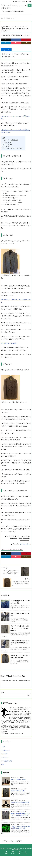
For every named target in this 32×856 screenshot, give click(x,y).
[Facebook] (16, 40)
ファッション (5, 757)
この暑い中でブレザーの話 (17, 791)
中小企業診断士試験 (6, 761)
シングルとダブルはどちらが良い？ (13, 148)
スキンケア (4, 754)
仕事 (2, 764)
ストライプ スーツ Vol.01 (9, 343)
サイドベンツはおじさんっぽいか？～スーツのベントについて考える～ (20, 628)
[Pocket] (16, 43)
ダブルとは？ (7, 146)
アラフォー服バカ (25, 544)
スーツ (20, 538)
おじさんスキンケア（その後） (19, 779)
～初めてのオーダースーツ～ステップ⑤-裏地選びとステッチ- (20, 643)
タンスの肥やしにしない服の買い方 (20, 802)
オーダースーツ (13, 18)
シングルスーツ (13, 538)
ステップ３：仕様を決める (10, 140)
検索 (2, 692)
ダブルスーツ (26, 538)
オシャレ (19, 536)
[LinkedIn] (6, 43)
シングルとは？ (7, 144)
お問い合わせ (17, 1)
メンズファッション (24, 540)
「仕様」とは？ (7, 142)
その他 (3, 747)
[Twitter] (6, 40)
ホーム (3, 18)
